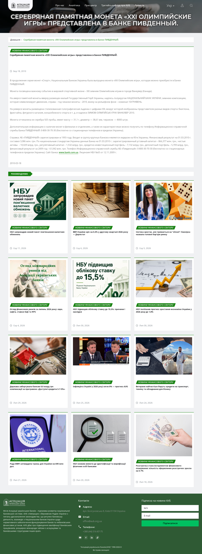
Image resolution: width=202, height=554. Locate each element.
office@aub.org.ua (92, 521)
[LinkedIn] (92, 537)
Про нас (59, 5)
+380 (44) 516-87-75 (93, 531)
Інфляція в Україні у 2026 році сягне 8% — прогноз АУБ (100, 386)
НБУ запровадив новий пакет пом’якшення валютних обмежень (37, 233)
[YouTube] (80, 537)
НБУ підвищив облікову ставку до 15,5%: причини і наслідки (99, 310)
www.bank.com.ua (68, 152)
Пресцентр (91, 5)
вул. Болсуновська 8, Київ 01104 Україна (104, 511)
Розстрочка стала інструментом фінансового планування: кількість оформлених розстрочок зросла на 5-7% (163, 468)
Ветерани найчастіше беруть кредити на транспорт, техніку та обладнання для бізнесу (162, 387)
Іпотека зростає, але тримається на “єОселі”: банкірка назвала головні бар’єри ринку (163, 233)
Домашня (15, 39)
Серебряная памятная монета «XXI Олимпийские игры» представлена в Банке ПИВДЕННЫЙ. (71, 39)
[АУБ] (14, 502)
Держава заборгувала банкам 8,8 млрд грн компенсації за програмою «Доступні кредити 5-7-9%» (37, 387)
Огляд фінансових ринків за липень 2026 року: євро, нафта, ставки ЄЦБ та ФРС (36, 310)
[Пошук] (191, 5)
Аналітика (74, 5)
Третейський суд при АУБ (115, 5)
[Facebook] (86, 537)
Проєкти (139, 5)
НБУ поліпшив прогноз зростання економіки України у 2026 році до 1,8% (164, 310)
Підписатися (170, 523)
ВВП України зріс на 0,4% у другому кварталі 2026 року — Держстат (100, 233)
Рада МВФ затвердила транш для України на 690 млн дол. (36, 465)
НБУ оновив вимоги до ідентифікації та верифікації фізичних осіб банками (99, 465)
